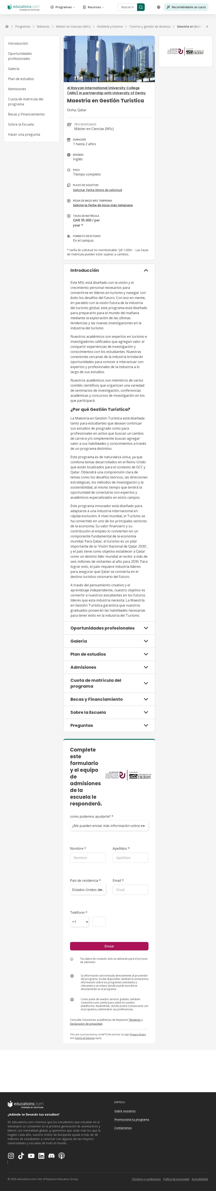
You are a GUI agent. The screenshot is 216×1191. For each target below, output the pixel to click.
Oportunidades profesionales (20, 56)
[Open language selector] (158, 7)
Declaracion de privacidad (86, 1024)
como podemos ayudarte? (91, 816)
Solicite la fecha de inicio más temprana (103, 205)
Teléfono (78, 912)
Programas (63, 7)
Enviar (109, 946)
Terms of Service (85, 1038)
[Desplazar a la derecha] (207, 26)
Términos (135, 1020)
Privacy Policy (138, 1034)
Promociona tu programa (131, 1119)
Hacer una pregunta (24, 134)
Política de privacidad (176, 1179)
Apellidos (121, 848)
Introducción (18, 43)
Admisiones (17, 89)
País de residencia (85, 880)
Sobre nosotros (125, 1111)
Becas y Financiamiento (26, 114)
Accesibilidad (200, 1179)
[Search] (141, 7)
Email (118, 880)
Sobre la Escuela (21, 124)
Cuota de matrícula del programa (25, 101)
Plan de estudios (21, 78)
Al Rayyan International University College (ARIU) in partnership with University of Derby (106, 90)
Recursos (94, 7)
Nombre (78, 848)
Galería (13, 68)
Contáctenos (123, 1128)
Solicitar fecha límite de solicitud (97, 190)
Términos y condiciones (146, 1179)
